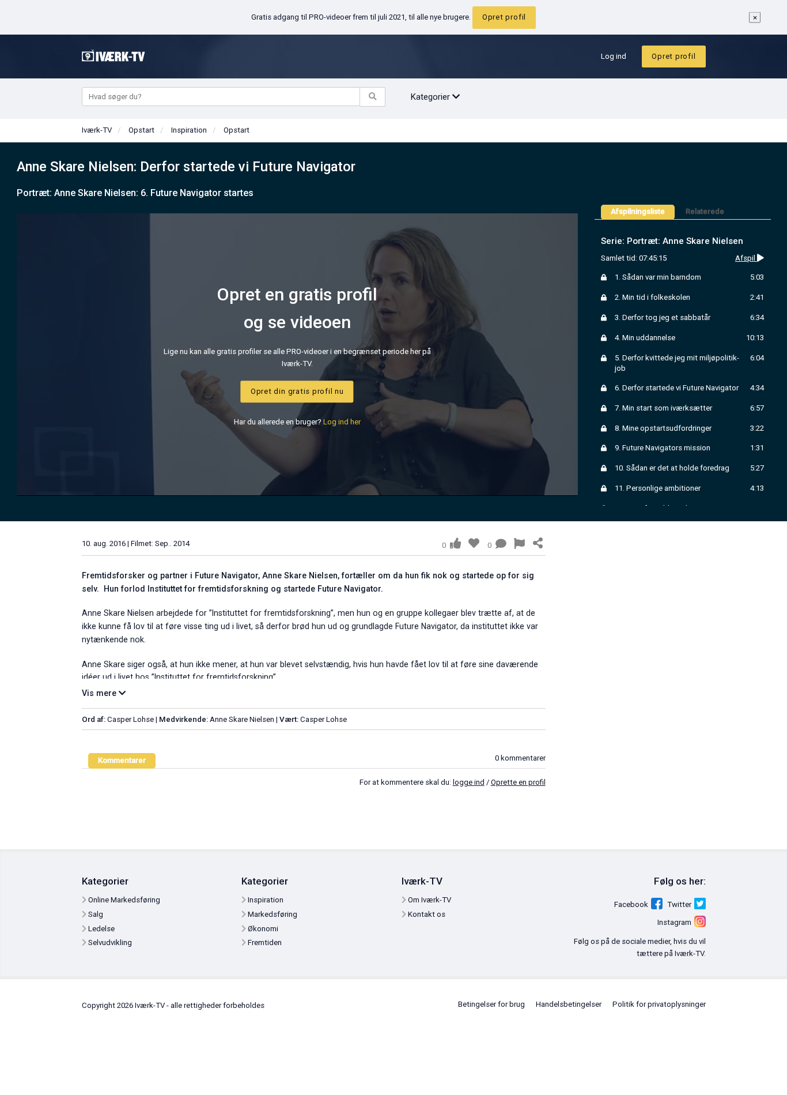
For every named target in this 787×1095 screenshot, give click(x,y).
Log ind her (342, 421)
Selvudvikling (109, 942)
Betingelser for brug (491, 1004)
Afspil (746, 258)
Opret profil (504, 17)
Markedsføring (271, 914)
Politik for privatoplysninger (659, 1004)
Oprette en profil (518, 782)
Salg (94, 914)
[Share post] (538, 544)
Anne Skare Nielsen (242, 719)
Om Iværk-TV (428, 899)
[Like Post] (455, 543)
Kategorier (431, 97)
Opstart (141, 130)
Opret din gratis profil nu (297, 391)
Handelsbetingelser (568, 1004)
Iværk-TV (97, 130)
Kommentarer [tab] (122, 760)
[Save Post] (473, 543)
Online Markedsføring (123, 899)
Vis (100, 693)
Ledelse (100, 928)
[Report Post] (519, 545)
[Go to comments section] (500, 545)
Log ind (613, 56)
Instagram (674, 922)
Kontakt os (425, 914)
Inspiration (189, 130)
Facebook (631, 904)
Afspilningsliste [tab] (638, 211)
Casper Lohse (131, 719)
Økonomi (262, 928)
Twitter (679, 904)
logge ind (469, 782)
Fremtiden (264, 942)
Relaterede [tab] (705, 211)
